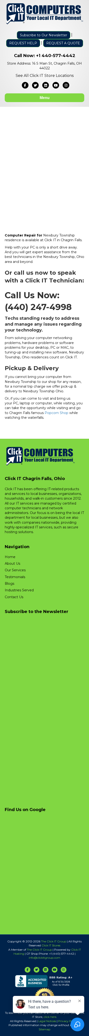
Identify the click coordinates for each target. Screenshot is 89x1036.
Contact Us (14, 597)
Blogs (9, 583)
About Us (12, 563)
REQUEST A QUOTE (63, 43)
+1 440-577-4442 (55, 55)
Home (10, 557)
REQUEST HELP (23, 43)
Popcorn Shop (56, 413)
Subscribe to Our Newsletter (43, 35)
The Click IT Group (53, 941)
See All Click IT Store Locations (45, 75)
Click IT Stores (51, 945)
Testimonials (15, 577)
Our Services (15, 570)
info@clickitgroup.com (44, 957)
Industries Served (19, 590)
